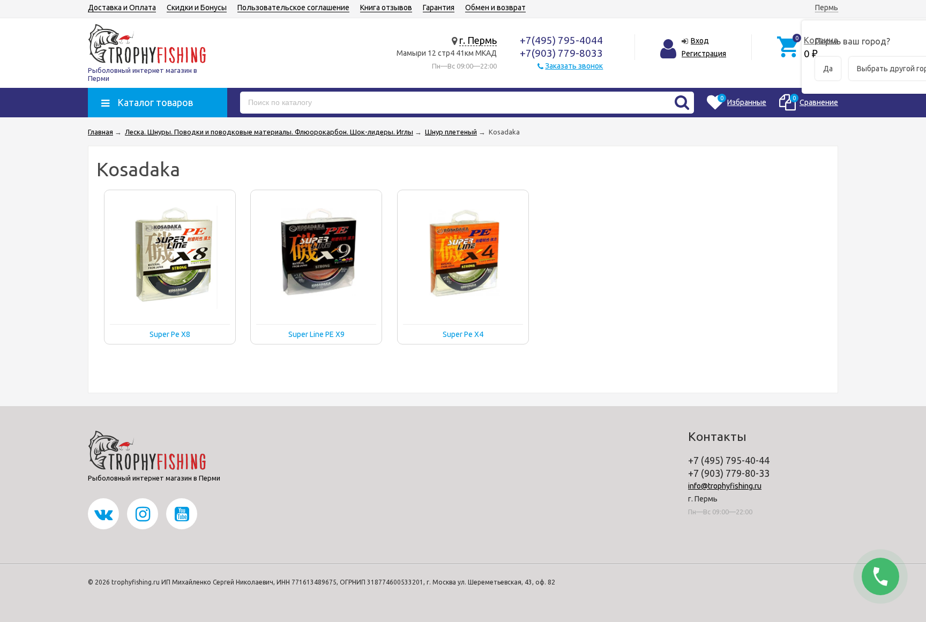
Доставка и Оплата (122, 7)
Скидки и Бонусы (197, 7)
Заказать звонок (574, 66)
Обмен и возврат (495, 7)
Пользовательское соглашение (293, 7)
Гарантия (438, 7)
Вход (700, 40)
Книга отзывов (386, 7)
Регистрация (704, 53)
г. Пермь (478, 40)
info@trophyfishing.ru (724, 486)
